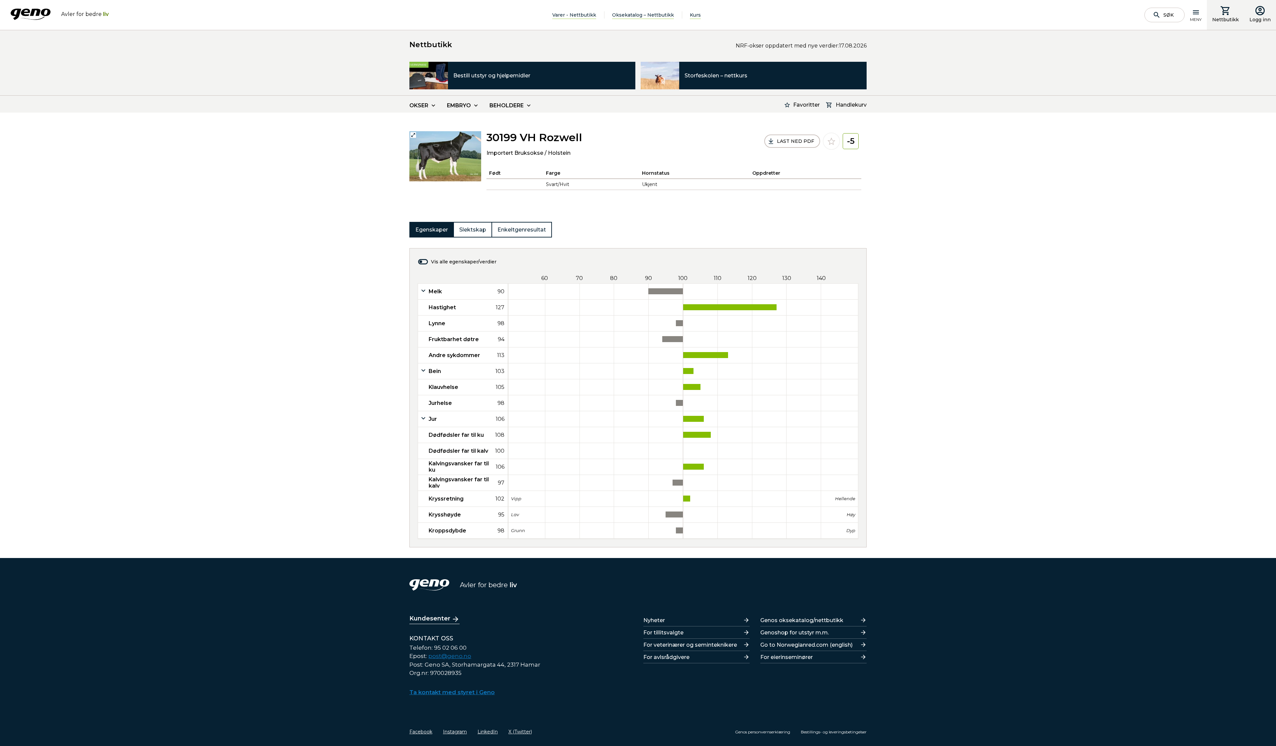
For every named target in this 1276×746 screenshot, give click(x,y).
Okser (418, 105)
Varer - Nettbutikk (574, 15)
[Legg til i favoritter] (831, 141)
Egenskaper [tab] (431, 230)
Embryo (459, 105)
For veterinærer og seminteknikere (690, 645)
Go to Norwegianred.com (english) (806, 645)
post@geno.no (449, 656)
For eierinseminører (786, 657)
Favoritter (806, 105)
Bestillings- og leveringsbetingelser (834, 731)
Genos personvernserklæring (762, 731)
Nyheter (654, 620)
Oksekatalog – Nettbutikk (643, 15)
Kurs (695, 15)
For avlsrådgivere (666, 657)
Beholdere (506, 105)
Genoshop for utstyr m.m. (794, 632)
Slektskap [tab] (472, 230)
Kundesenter (429, 618)
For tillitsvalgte (663, 632)
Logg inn (1260, 20)
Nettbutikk (1225, 20)
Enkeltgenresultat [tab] (521, 230)
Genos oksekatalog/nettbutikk (801, 620)
